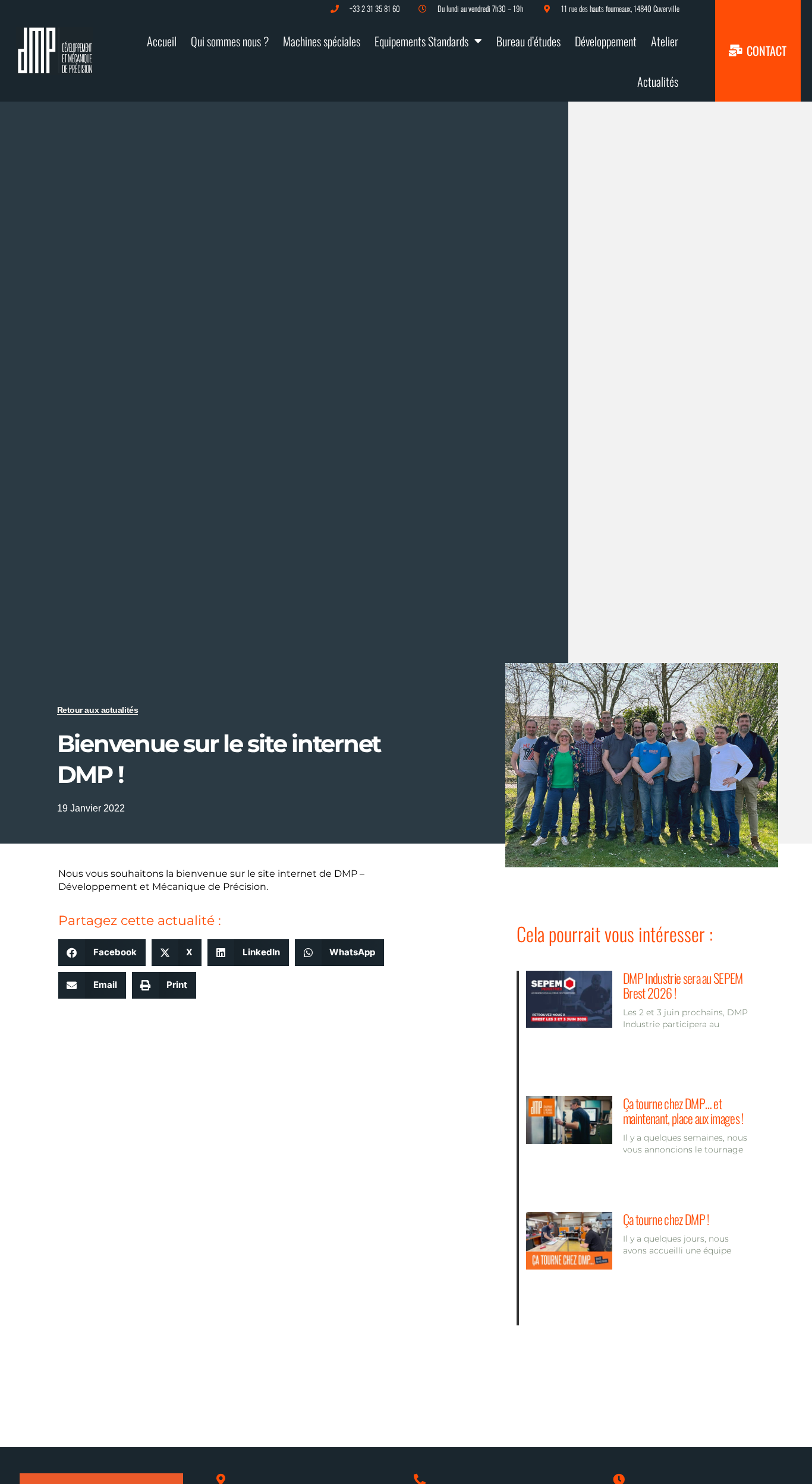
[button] (102, 952)
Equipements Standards (421, 41)
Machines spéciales (321, 41)
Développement (606, 41)
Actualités (657, 81)
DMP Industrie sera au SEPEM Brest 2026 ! (683, 985)
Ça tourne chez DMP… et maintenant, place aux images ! (683, 1111)
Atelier (664, 41)
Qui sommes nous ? (230, 41)
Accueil (162, 41)
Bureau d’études (528, 41)
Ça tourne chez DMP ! (666, 1219)
